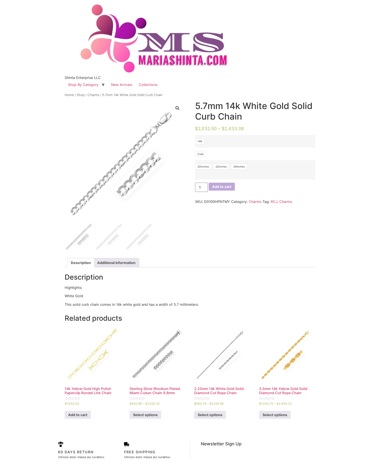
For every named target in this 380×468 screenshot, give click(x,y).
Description (81, 262)
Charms (93, 95)
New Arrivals (121, 84)
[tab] (81, 262)
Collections (148, 84)
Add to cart (221, 186)
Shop (81, 95)
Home (69, 95)
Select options (145, 415)
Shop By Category (83, 84)
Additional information (116, 262)
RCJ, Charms (281, 201)
